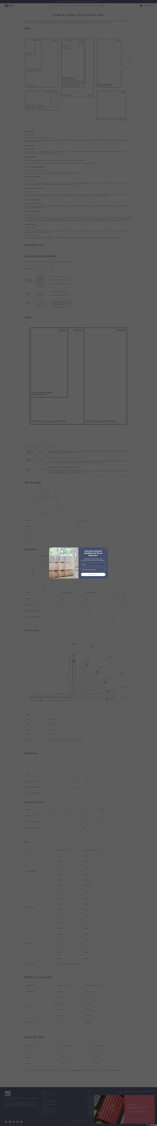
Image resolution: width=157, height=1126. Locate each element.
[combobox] (92, 569)
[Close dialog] (106, 549)
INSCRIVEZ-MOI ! (93, 574)
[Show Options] (104, 569)
